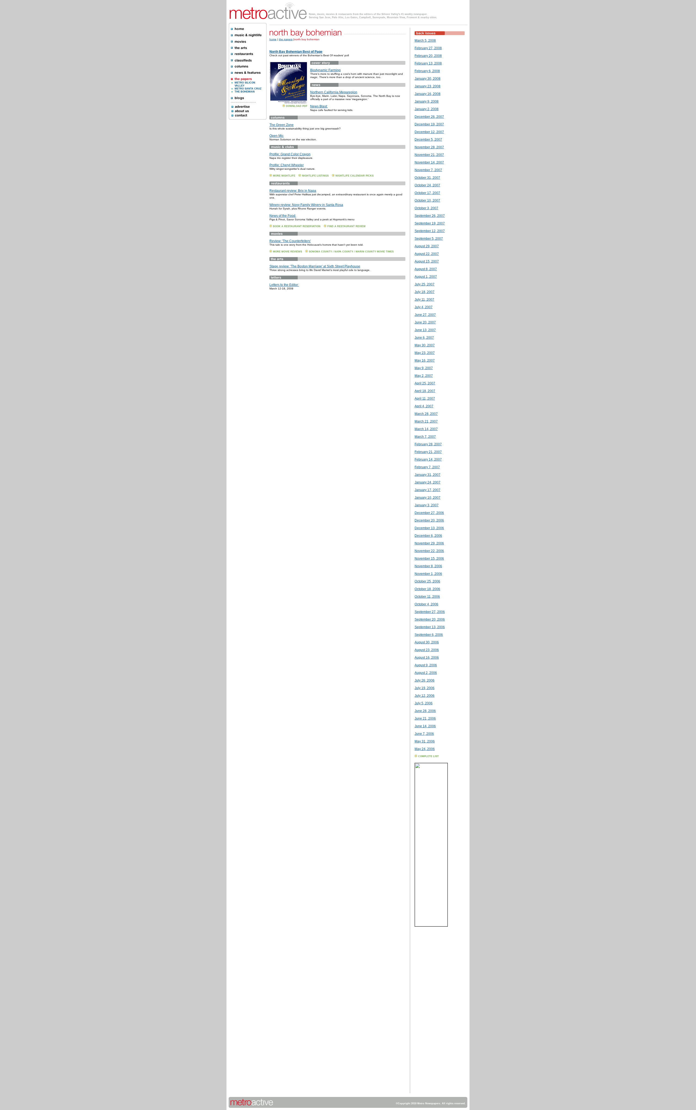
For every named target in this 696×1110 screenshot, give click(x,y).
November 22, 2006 (429, 551)
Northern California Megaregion (333, 92)
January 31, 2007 (427, 475)
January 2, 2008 (427, 109)
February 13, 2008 (428, 63)
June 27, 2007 (425, 315)
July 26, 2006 (424, 680)
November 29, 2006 (429, 543)
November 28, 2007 (429, 147)
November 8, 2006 (428, 566)
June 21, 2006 (425, 718)
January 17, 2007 (427, 490)
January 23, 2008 (427, 86)
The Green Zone (281, 125)
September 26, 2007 (430, 216)
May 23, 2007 (425, 353)
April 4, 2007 (424, 406)
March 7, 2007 (425, 437)
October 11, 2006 (427, 597)
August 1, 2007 (426, 277)
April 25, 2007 (425, 383)
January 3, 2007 (427, 505)
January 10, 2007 (427, 497)
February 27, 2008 (428, 48)
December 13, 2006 (429, 528)
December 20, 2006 (429, 520)
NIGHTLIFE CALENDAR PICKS (354, 175)
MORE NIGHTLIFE (284, 175)
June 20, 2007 (425, 322)
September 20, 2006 (430, 619)
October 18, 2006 (427, 589)
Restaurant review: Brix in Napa (292, 191)
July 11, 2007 (424, 299)
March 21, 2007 (426, 421)
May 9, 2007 (424, 368)
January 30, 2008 (427, 79)
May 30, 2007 (425, 345)
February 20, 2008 (428, 56)
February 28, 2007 (428, 444)
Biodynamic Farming (325, 70)
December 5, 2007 (428, 139)
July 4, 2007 (424, 307)
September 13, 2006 (430, 627)
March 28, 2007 (426, 414)
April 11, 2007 (425, 398)
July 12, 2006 (424, 696)
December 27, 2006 (429, 513)
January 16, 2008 (427, 94)
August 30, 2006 (427, 642)
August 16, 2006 (427, 657)
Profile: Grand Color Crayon (289, 154)
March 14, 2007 (426, 429)
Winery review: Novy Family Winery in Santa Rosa (306, 205)
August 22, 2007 (427, 254)
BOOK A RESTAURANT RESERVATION (297, 226)
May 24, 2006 (425, 749)
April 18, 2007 (425, 391)
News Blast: (319, 106)
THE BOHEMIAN (245, 91)
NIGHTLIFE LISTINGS (315, 175)
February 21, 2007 (428, 452)
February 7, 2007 (427, 467)
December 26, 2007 (429, 117)
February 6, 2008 (427, 71)
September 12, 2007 (430, 231)
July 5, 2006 (424, 703)
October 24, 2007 (427, 185)
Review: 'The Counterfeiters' (290, 241)
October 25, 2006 (427, 581)
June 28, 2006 (425, 711)
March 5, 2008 (425, 40)
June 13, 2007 (425, 330)
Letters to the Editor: (284, 285)
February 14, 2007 (428, 459)
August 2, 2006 (426, 673)
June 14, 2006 (425, 726)
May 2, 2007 (424, 376)
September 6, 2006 (429, 635)
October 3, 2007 (426, 208)
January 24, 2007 (427, 482)
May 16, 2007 (425, 360)
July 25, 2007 (424, 284)
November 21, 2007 (429, 155)
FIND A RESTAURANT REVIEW (346, 226)
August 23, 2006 (427, 650)
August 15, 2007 (427, 261)
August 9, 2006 (426, 665)
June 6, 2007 (424, 338)
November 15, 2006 (429, 558)
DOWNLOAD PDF (296, 106)
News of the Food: (282, 216)
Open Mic (276, 136)
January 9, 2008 (427, 101)
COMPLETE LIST (428, 756)
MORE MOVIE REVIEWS (287, 251)
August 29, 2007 (427, 246)
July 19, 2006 (424, 688)
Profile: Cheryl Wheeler (286, 165)
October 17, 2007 (427, 193)
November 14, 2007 (429, 162)
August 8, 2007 (426, 269)
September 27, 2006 (430, 612)
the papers (286, 39)
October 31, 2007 (427, 178)
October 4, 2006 (426, 604)
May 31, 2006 (425, 741)
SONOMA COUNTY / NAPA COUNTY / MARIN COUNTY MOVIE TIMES (351, 251)
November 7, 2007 (428, 170)
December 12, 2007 (429, 132)
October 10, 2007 (427, 200)
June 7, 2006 (424, 734)
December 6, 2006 (428, 536)
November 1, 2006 (428, 574)
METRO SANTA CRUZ (248, 88)
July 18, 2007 (424, 292)
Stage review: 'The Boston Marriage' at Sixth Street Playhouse (314, 266)
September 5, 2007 (429, 238)
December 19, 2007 (429, 124)
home (272, 39)
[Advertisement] (431, 1011)
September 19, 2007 (430, 223)
